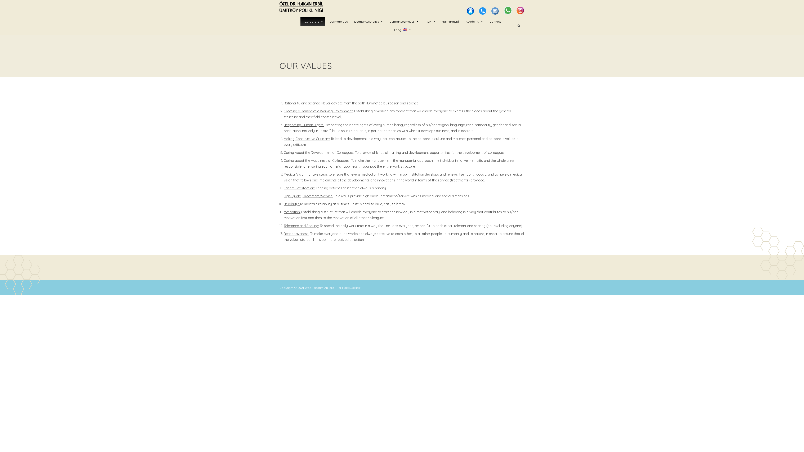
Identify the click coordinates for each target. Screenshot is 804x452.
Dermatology (339, 21)
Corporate (312, 21)
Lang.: (398, 30)
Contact (495, 21)
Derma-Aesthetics (366, 21)
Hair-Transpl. (450, 21)
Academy (472, 21)
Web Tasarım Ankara (320, 288)
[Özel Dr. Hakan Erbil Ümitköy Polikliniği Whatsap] (508, 13)
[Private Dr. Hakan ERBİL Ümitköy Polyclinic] (301, 7)
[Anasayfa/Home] (471, 13)
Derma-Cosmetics (402, 21)
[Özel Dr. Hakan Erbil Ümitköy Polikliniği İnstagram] (520, 13)
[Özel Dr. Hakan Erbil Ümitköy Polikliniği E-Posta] (495, 13)
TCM (428, 21)
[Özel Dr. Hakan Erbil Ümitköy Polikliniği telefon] (483, 13)
